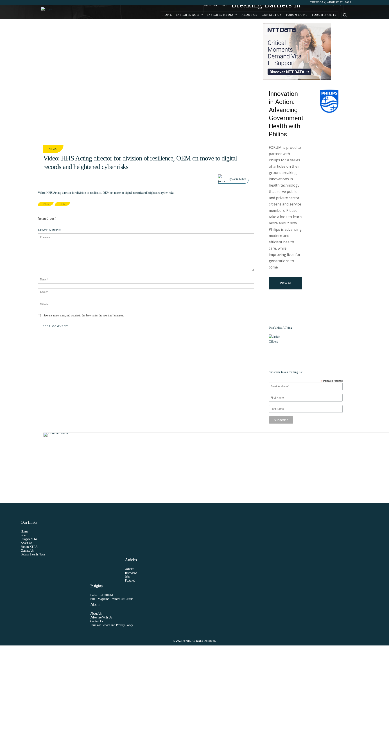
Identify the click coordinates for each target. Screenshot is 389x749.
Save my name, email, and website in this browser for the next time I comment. (83, 315)
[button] (345, 15)
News (53, 149)
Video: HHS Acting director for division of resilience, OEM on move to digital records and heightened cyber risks (106, 192)
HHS (62, 203)
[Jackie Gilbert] (223, 178)
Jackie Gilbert (239, 179)
